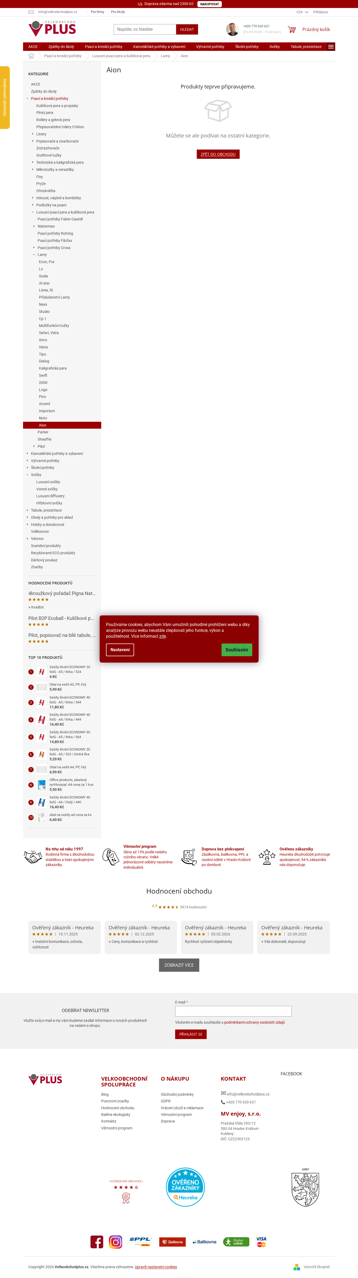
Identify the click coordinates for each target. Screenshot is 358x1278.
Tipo (42, 354)
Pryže (41, 183)
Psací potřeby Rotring (55, 233)
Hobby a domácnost (47, 524)
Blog (105, 1094)
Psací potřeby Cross (54, 248)
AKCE (35, 84)
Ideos (43, 347)
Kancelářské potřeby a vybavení (57, 453)
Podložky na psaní (51, 205)
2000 (43, 382)
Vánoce (37, 538)
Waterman (46, 226)
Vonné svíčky (47, 489)
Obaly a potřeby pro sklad (52, 517)
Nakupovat (209, 4)
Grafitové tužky (48, 155)
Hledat (187, 29)
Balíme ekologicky (115, 1114)
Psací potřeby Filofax (55, 240)
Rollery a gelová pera (53, 120)
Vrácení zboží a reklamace (182, 1108)
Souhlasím (237, 650)
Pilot (41, 446)
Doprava (168, 1121)
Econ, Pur (47, 262)
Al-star (44, 283)
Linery (41, 134)
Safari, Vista (49, 333)
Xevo (43, 340)
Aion (42, 425)
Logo (43, 390)
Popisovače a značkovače (57, 141)
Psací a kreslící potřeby (49, 98)
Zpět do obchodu (218, 154)
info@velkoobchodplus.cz (245, 1093)
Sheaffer (45, 439)
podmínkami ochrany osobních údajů (254, 1022)
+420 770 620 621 (256, 26)
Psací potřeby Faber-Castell (60, 219)
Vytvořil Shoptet (317, 1267)
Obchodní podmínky (177, 1094)
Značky (37, 567)
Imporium (47, 411)
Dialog (44, 361)
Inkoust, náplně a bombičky (58, 198)
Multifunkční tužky (54, 325)
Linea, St (46, 290)
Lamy (42, 254)
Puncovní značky (115, 1101)
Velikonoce (40, 531)
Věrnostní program (116, 1128)
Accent (44, 404)
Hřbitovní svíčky (49, 503)
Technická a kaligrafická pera (60, 162)
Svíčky (36, 475)
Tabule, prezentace (46, 510)
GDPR (166, 1101)
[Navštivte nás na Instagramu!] (115, 1241)
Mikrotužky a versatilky (55, 169)
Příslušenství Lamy (54, 297)
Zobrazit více (179, 965)
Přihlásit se (190, 1034)
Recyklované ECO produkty (53, 553)
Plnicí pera (44, 112)
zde (162, 636)
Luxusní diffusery (50, 496)
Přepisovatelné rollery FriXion (60, 127)
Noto (43, 418)
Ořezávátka (45, 191)
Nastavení (120, 649)
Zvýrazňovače (47, 148)
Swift (43, 375)
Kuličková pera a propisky (57, 106)
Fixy (39, 177)
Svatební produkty (46, 546)
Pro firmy (97, 12)
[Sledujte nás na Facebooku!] (97, 1241)
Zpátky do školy (44, 91)
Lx (41, 269)
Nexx (43, 304)
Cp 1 (42, 319)
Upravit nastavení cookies (156, 1267)
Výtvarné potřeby (45, 461)
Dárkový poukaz (44, 560)
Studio (44, 311)
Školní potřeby (42, 467)
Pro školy (118, 12)
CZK (300, 12)
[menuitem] (33, 46)
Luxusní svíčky (48, 482)
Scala (43, 276)
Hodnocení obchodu (179, 891)
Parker (43, 432)
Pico (42, 396)
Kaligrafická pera (53, 368)
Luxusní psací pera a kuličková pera (65, 212)
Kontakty (108, 1121)
